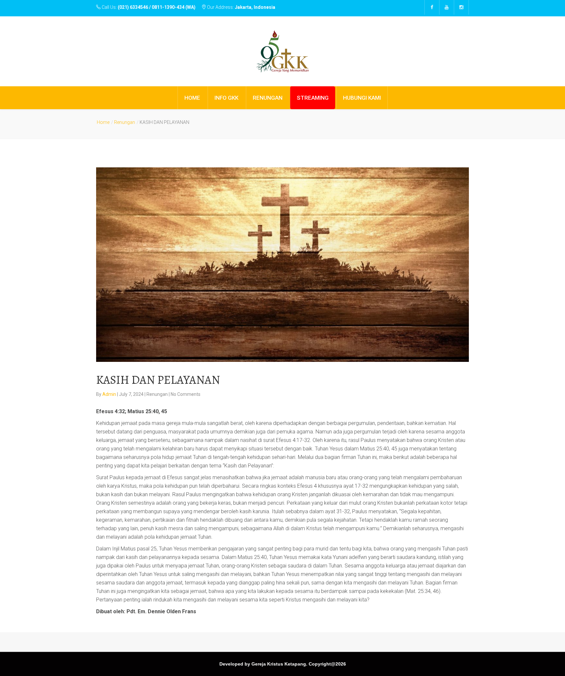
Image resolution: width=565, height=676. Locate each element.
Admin (109, 394)
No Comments (185, 394)
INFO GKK (226, 97)
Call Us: (148, 7)
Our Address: (240, 7)
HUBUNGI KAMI (362, 97)
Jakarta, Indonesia (255, 7)
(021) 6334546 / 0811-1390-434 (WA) (157, 7)
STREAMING (313, 97)
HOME (192, 97)
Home (103, 122)
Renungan (124, 122)
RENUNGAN (267, 97)
